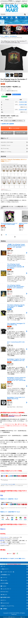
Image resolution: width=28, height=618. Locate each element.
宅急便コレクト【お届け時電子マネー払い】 (10, 512)
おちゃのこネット (11, 617)
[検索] (25, 14)
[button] (1, 6)
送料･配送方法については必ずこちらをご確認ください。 (13, 558)
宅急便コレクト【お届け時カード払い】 (9, 499)
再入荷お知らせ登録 (23, 102)
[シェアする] (3, 94)
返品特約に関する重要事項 (8, 123)
